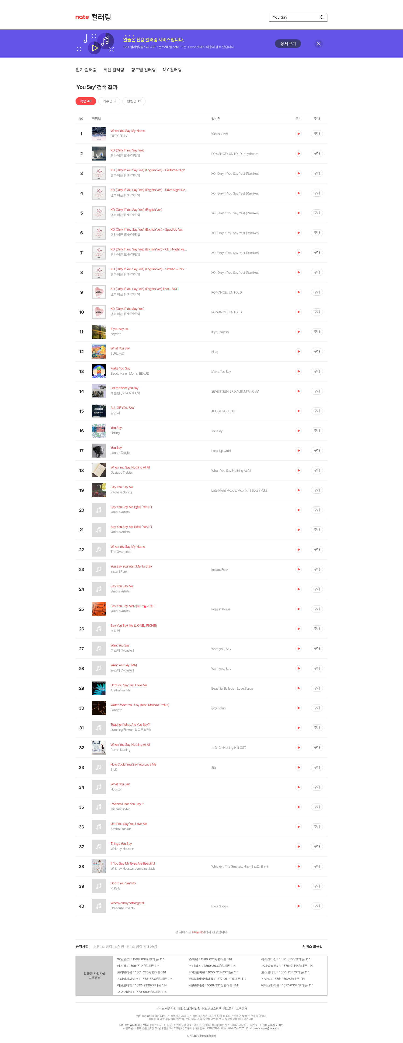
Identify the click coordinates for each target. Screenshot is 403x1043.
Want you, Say (221, 649)
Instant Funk (219, 569)
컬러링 (103, 17)
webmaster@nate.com (267, 1028)
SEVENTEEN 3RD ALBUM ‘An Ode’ (235, 391)
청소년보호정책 (212, 1008)
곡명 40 (86, 101)
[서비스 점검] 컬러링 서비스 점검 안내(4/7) (125, 946)
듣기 (298, 133)
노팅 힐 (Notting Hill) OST (228, 747)
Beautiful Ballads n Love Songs (232, 688)
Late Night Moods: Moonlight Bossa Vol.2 (239, 490)
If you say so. (220, 332)
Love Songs (219, 906)
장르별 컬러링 (143, 69)
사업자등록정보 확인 (272, 1025)
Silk (213, 767)
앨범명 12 (134, 101)
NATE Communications (203, 1035)
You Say (216, 431)
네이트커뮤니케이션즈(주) (151, 1015)
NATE (82, 17)
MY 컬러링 (172, 69)
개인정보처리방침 (189, 1008)
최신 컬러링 (113, 69)
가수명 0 (109, 101)
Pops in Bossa (220, 609)
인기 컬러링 (86, 69)
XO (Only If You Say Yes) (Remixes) (235, 173)
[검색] (321, 17)
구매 (317, 133)
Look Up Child (221, 451)
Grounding (218, 708)
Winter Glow (219, 134)
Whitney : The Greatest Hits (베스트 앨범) (239, 866)
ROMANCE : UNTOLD (226, 292)
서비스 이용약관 (166, 1008)
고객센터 (241, 1008)
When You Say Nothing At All (230, 470)
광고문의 (228, 1008)
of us (214, 352)
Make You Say (221, 371)
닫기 (318, 44)
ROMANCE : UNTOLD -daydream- (235, 154)
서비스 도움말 (312, 946)
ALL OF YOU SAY (223, 411)
